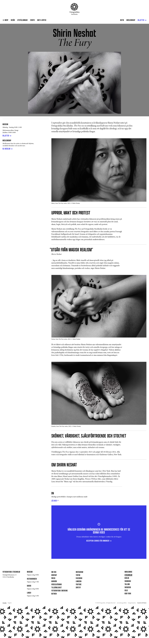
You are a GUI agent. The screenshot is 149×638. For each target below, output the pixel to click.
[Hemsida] (75, 9)
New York (128, 594)
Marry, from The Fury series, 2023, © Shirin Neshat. (65, 203)
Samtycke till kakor (141, 603)
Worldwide (128, 572)
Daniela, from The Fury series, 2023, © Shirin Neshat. (66, 426)
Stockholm (128, 575)
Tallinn (127, 584)
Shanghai (128, 581)
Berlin (127, 578)
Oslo (126, 590)
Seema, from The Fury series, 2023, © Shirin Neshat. (65, 339)
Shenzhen (128, 587)
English (9, 603)
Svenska (4, 603)
